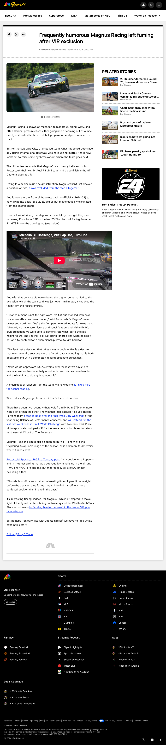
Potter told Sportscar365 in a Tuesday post (33, 459)
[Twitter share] (16, 34)
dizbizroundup (49, 49)
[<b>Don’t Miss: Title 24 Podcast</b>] (131, 184)
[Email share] (23, 34)
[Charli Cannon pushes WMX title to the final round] (110, 110)
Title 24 (122, 15)
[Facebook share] (9, 34)
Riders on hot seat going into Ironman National (137, 138)
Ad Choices (78, 721)
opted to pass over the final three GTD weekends (54, 415)
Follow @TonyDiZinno (19, 534)
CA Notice (127, 721)
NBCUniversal (21, 725)
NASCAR (10, 15)
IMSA (74, 15)
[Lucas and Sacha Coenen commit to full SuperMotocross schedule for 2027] (110, 96)
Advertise (8, 721)
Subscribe (10, 602)
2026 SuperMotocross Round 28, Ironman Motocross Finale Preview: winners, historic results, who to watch (138, 80)
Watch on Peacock (145, 15)
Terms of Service (141, 721)
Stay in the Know (12, 589)
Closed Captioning (30, 721)
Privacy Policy (91, 721)
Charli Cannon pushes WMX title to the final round (137, 109)
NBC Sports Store (53, 721)
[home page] (15, 5)
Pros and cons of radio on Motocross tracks (136, 124)
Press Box (67, 721)
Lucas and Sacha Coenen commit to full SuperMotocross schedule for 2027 (139, 95)
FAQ (41, 721)
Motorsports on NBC (97, 15)
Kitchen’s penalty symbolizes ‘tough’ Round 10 (138, 153)
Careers (17, 721)
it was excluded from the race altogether (53, 188)
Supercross (56, 15)
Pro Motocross (32, 15)
